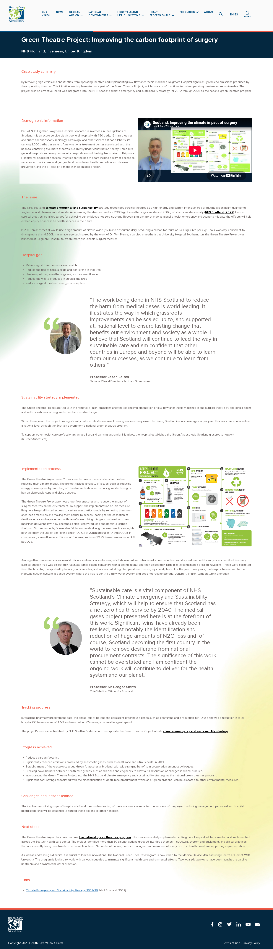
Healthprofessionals (160, 13)
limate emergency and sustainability (72, 208)
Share (247, 16)
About (208, 12)
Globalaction (74, 13)
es (236, 14)
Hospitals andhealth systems (129, 13)
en (232, 14)
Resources (188, 12)
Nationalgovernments (98, 13)
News (60, 12)
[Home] (18, 14)
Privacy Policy (251, 943)
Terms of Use (231, 943)
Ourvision (46, 13)
